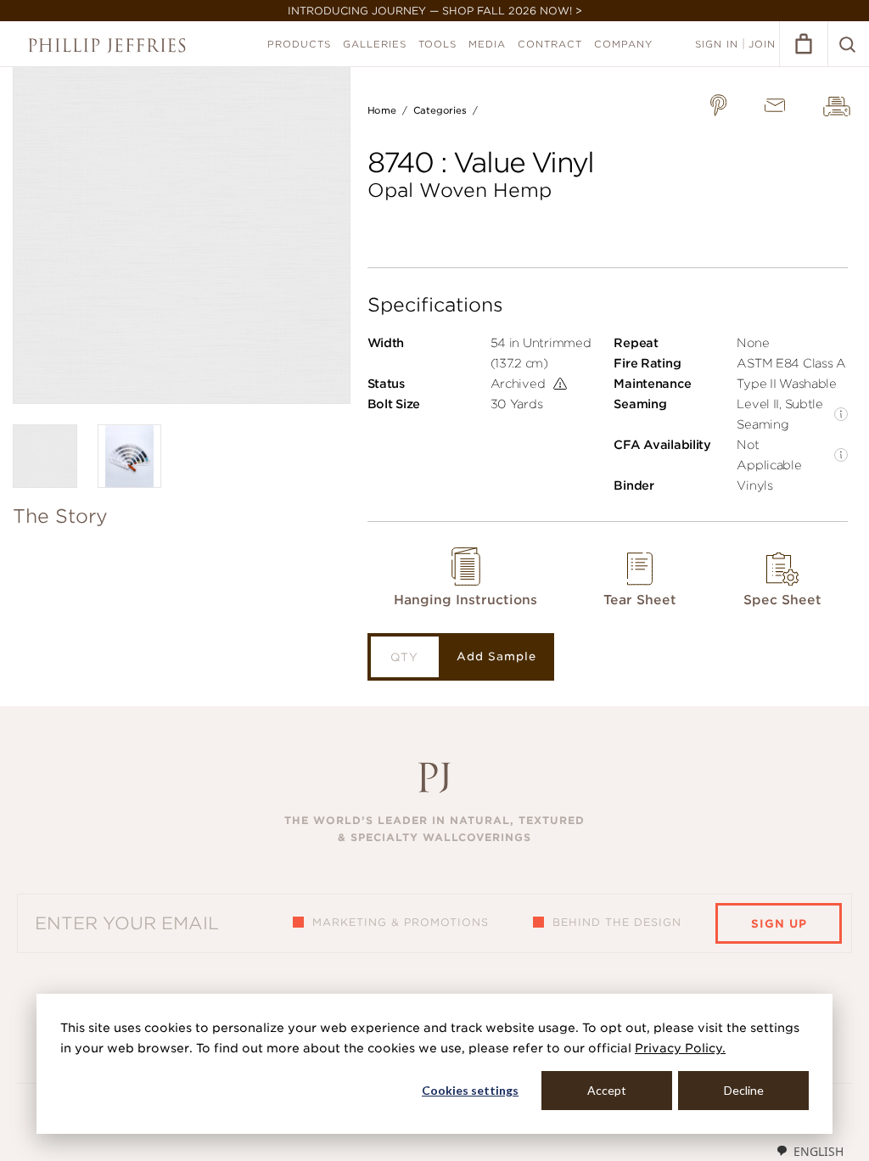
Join (762, 44)
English (818, 1151)
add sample (496, 656)
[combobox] (809, 1151)
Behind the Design (616, 922)
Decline (744, 1090)
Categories (440, 110)
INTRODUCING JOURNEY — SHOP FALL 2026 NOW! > (435, 10)
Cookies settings (470, 1090)
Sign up (779, 923)
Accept (606, 1090)
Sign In (716, 44)
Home (381, 110)
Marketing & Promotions (400, 922)
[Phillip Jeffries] (106, 45)
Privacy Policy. (680, 1048)
